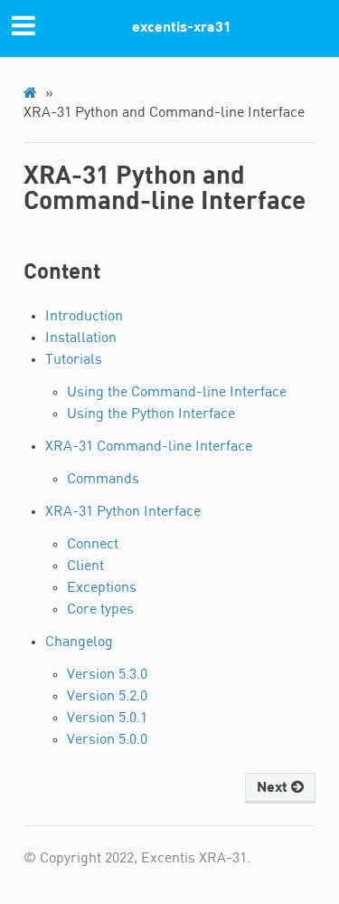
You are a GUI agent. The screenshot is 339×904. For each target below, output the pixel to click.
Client (85, 566)
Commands (103, 479)
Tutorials (73, 360)
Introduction (84, 316)
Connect (92, 545)
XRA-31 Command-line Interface (148, 447)
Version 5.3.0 (107, 675)
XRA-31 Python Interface (123, 512)
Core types (100, 610)
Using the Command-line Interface (177, 392)
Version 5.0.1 (107, 718)
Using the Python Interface (151, 414)
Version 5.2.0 (107, 697)
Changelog (79, 642)
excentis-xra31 (181, 28)
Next (274, 788)
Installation (81, 338)
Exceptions (102, 588)
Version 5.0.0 (107, 740)
